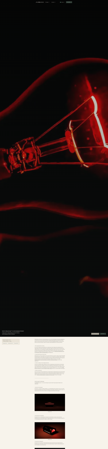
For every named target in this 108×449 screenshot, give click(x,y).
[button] (47, 2)
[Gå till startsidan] (40, 2)
